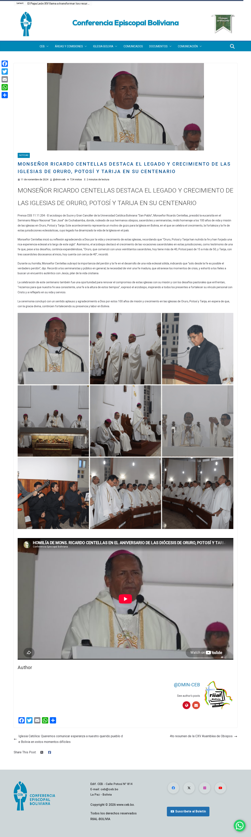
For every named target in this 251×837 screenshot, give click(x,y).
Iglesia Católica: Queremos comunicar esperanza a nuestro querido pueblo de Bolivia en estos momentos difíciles (70, 739)
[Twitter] (5, 71)
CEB (42, 46)
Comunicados (133, 46)
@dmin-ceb (59, 179)
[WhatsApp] (5, 87)
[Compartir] (5, 95)
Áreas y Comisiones (69, 46)
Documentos (158, 46)
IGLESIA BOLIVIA (103, 46)
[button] (47, 46)
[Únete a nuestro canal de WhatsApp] (240, 825)
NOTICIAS (23, 155)
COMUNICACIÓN (188, 46)
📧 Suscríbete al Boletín (188, 811)
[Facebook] (5, 64)
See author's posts (188, 695)
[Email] (5, 79)
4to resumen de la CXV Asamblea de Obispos (201, 736)
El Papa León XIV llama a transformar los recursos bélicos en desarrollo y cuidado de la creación (59, 3)
